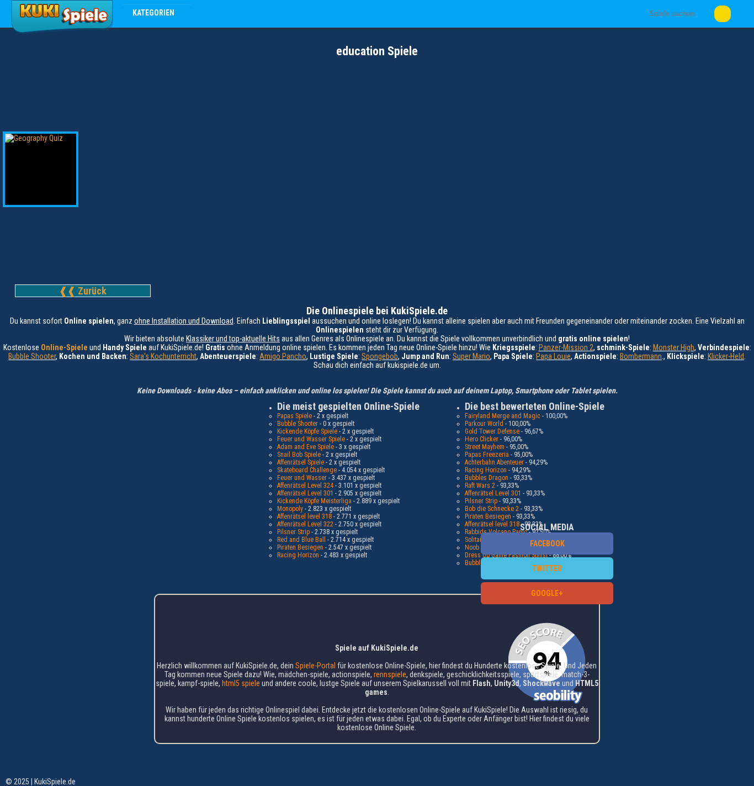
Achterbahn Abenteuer (494, 462)
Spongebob (380, 356)
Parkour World (484, 424)
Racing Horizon (298, 555)
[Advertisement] (377, 88)
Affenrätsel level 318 (304, 516)
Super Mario (471, 356)
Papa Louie (553, 356)
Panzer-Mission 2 (566, 347)
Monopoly (290, 509)
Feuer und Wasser (302, 478)
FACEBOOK (547, 543)
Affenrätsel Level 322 (305, 524)
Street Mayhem (485, 447)
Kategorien (154, 12)
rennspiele (390, 674)
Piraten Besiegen (300, 547)
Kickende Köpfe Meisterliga (314, 501)
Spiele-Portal (315, 665)
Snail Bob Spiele (299, 454)
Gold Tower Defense (492, 431)
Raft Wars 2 (480, 485)
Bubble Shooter (32, 356)
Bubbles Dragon (486, 478)
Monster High (673, 347)
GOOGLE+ (547, 593)
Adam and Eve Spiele (305, 447)
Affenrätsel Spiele (300, 462)
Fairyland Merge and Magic (502, 416)
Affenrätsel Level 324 (305, 485)
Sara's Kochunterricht (163, 356)
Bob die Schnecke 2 (492, 509)
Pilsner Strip (293, 532)
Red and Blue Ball (301, 540)
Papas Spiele (294, 416)
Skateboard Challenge (307, 470)
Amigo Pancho (282, 356)
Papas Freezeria (487, 454)
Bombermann (641, 356)
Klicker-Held (726, 356)
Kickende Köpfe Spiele (307, 431)
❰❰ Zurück (83, 291)
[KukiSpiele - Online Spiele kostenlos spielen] (62, 32)
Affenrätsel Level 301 (305, 493)
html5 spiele (241, 683)
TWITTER (547, 568)
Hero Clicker (481, 439)
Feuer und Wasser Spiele (311, 439)
